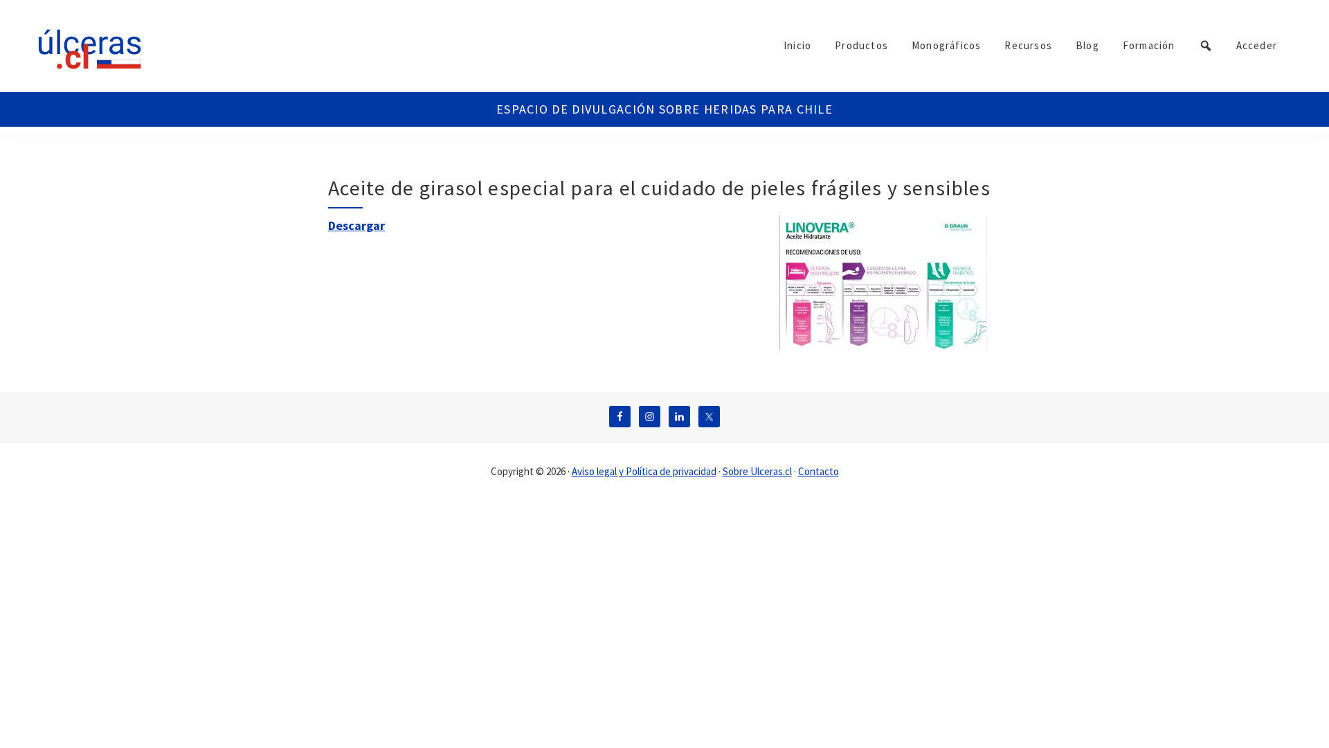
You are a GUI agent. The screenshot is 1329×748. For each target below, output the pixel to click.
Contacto (818, 471)
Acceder (1256, 45)
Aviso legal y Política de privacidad (644, 471)
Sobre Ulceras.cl (757, 471)
